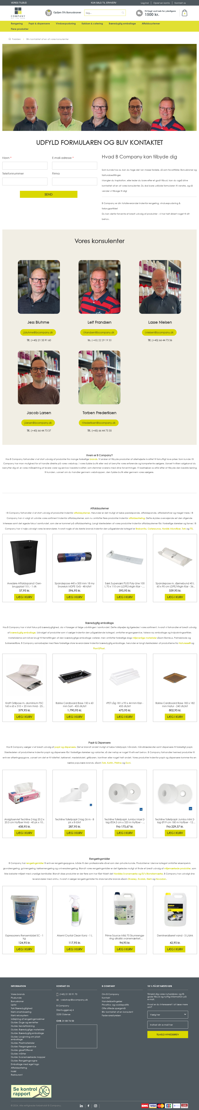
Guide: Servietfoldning (23, 1026)
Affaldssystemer (151, 23)
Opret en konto (161, 3)
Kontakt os (180, 3)
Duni (128, 762)
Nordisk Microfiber (171, 528)
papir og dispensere (65, 747)
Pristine (118, 762)
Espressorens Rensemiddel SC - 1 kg (24, 937)
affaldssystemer (82, 512)
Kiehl (149, 879)
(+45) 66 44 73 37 (41, 430)
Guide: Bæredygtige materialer (27, 1029)
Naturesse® (185, 643)
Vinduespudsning (66, 23)
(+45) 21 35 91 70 (67, 994)
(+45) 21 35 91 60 (41, 340)
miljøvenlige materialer (144, 637)
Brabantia (141, 528)
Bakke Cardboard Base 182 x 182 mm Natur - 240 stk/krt (175, 705)
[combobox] (105, 13)
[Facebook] (88, 1105)
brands (93, 459)
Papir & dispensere (39, 23)
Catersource (154, 528)
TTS (191, 528)
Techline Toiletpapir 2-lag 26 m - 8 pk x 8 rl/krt (74, 821)
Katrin (110, 762)
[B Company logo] (18, 13)
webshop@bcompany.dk (74, 999)
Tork (184, 528)
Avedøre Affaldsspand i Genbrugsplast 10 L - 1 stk (24, 585)
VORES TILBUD (19, 2)
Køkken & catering (92, 23)
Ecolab (142, 879)
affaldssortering (137, 518)
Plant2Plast (99, 648)
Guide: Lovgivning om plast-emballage (26, 1038)
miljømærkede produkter (177, 868)
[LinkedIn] (81, 1105)
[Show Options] (185, 1014)
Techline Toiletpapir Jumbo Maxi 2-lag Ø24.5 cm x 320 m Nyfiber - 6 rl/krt (124, 821)
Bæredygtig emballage (122, 23)
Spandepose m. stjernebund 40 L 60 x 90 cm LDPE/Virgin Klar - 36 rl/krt (175, 585)
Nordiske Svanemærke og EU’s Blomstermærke (138, 873)
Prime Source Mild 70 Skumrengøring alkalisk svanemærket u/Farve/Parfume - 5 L (124, 937)
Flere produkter (19, 29)
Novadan (161, 879)
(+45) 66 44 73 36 (162, 340)
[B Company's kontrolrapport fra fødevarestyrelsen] (31, 1090)
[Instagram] (95, 1105)
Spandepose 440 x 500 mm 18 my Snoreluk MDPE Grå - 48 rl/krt (75, 585)
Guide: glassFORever (22, 1050)
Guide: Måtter (18, 1053)
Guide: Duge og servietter (24, 1022)
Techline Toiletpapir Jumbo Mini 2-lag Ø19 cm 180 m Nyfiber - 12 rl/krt (175, 821)
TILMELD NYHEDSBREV (168, 1034)
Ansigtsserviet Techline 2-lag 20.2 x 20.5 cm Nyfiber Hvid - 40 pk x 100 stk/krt (24, 821)
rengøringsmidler (35, 863)
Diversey (132, 879)
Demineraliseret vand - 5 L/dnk (175, 935)
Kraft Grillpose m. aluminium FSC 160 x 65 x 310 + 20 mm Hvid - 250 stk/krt (24, 705)
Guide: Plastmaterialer (23, 1043)
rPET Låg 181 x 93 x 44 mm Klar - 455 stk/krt (124, 705)
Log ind (145, 3)
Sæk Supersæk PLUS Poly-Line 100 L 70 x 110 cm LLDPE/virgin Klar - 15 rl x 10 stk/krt (125, 585)
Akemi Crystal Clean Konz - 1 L (74, 935)
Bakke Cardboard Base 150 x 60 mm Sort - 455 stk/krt (74, 705)
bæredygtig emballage (23, 632)
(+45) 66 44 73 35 (102, 430)
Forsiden (16, 39)
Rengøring (17, 23)
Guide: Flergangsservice (23, 1046)
